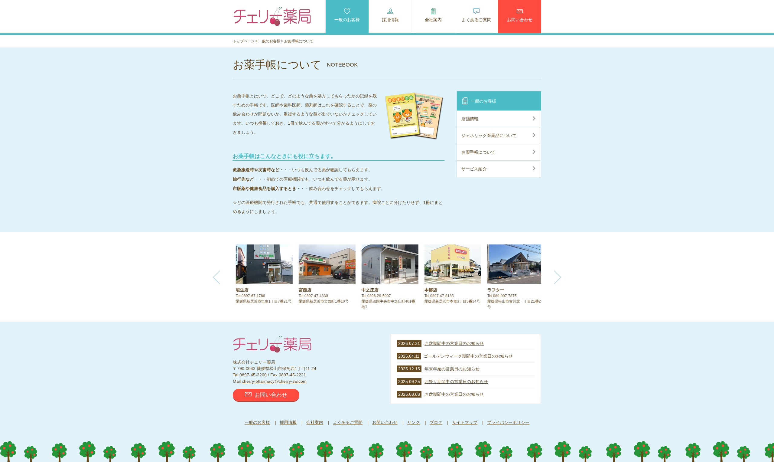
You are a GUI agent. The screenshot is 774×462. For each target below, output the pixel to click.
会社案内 (433, 19)
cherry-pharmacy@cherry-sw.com (274, 381)
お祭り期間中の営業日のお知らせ (456, 381)
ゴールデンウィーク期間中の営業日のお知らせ (468, 356)
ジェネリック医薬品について (488, 135)
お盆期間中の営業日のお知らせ (454, 343)
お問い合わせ (519, 19)
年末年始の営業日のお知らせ (452, 368)
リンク (413, 422)
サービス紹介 (474, 168)
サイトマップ (464, 422)
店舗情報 (469, 118)
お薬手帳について (478, 152)
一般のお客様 (347, 19)
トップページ (244, 41)
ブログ (436, 422)
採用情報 (390, 19)
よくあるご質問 (476, 19)
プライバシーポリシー (508, 422)
